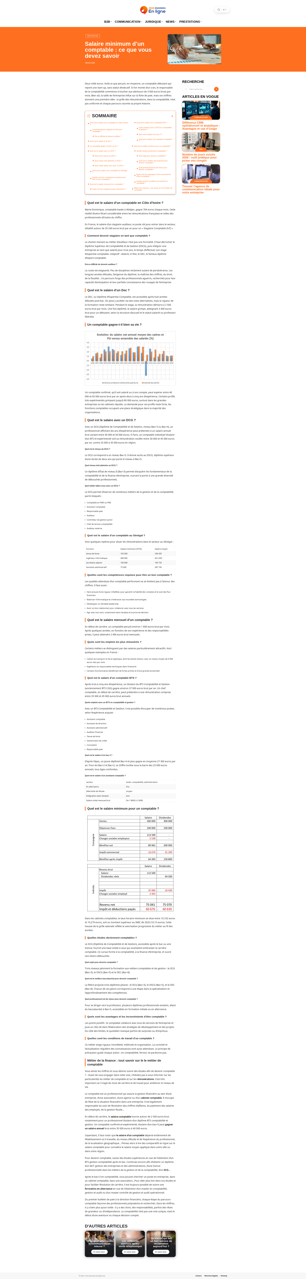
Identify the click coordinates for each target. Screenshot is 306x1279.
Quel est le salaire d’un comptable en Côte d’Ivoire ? (109, 123)
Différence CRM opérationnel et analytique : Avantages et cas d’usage (201, 125)
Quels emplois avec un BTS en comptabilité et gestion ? (155, 128)
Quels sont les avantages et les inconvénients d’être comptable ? (153, 175)
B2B (201, 149)
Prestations (92, 36)
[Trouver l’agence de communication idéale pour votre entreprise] (201, 173)
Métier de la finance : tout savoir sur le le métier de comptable (153, 189)
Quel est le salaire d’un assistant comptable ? (155, 140)
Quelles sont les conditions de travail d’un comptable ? (152, 182)
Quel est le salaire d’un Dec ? (101, 141)
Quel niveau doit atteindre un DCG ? (108, 161)
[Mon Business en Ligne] (153, 10)
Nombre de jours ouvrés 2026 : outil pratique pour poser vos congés (199, 157)
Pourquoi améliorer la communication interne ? (99, 1244)
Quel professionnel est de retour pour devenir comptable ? (153, 168)
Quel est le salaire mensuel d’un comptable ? (107, 184)
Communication (201, 117)
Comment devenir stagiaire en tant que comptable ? (107, 130)
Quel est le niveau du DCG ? (105, 156)
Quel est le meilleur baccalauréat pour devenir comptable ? (153, 162)
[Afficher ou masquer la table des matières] (145, 116)
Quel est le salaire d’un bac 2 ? (150, 134)
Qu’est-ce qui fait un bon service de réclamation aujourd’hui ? (161, 1242)
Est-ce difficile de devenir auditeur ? (108, 136)
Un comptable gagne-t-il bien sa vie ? (104, 146)
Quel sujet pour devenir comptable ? (152, 156)
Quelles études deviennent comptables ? (151, 151)
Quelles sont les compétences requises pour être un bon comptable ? (109, 178)
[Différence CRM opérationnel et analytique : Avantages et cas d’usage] (201, 110)
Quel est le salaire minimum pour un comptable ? (152, 146)
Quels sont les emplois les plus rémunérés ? (109, 189)
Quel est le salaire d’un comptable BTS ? (151, 123)
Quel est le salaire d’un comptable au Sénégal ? (109, 171)
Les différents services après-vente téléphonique (130, 1244)
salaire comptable (121, 1116)
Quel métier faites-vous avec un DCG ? (109, 166)
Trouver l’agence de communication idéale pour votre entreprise (201, 189)
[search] (219, 10)
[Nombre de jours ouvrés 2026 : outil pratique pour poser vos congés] (201, 142)
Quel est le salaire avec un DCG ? (103, 151)
